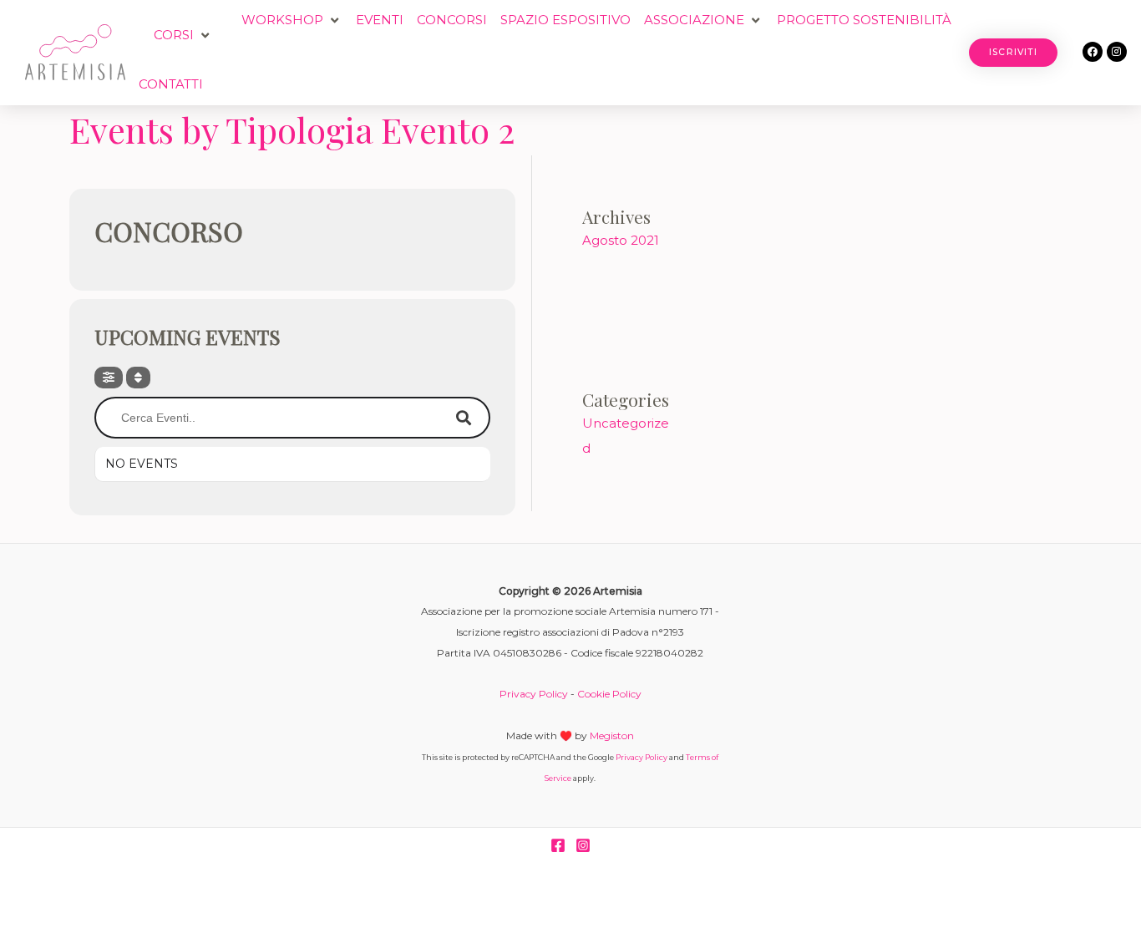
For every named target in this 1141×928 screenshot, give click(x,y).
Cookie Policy (609, 693)
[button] (183, 35)
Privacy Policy (534, 693)
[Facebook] (557, 845)
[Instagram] (583, 845)
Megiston (612, 735)
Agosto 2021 (620, 240)
